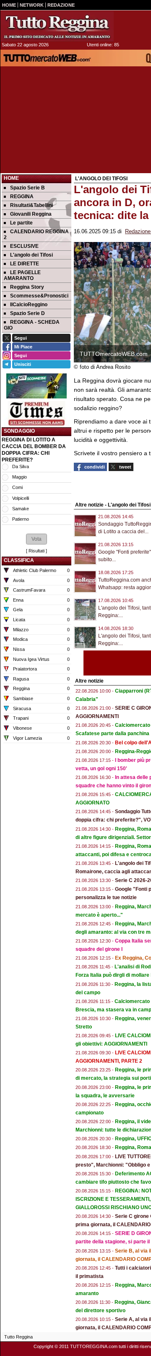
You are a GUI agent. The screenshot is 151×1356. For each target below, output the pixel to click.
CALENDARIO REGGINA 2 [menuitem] (36, 234)
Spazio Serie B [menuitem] (27, 188)
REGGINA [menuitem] (22, 196)
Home (11, 178)
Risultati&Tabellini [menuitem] (31, 205)
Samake (20, 508)
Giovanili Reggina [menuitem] (31, 214)
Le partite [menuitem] (21, 223)
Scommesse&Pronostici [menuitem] (39, 296)
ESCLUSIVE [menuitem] (24, 246)
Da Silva (20, 466)
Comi (17, 487)
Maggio (19, 476)
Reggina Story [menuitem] (27, 287)
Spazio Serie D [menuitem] (27, 313)
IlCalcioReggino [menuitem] (28, 304)
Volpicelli (20, 498)
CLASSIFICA (19, 560)
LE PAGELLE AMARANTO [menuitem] (22, 275)
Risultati (36, 550)
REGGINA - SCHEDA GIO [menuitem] (32, 325)
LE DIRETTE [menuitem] (24, 264)
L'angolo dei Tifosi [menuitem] (31, 255)
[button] (36, 539)
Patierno (20, 519)
